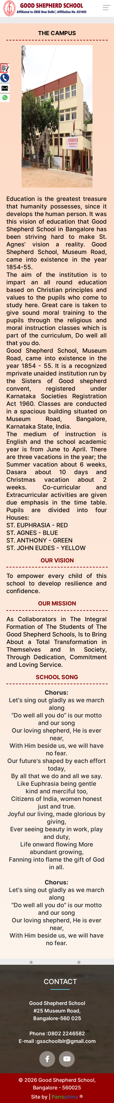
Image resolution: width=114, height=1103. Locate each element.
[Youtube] (67, 1059)
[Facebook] (47, 1059)
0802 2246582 (66, 1033)
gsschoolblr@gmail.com (66, 1041)
